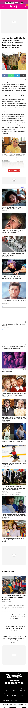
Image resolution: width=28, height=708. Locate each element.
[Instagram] (9, 683)
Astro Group (24, 707)
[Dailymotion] (22, 683)
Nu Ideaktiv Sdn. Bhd (13, 707)
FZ (11, 620)
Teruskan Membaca (14, 170)
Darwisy (3, 601)
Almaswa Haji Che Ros (8, 49)
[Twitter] (12, 683)
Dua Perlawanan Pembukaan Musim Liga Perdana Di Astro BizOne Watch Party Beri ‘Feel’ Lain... (14, 616)
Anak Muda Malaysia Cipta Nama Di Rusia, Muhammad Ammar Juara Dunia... (14, 598)
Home (3, 35)
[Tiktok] (15, 683)
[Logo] (14, 6)
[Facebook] (6, 683)
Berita (7, 35)
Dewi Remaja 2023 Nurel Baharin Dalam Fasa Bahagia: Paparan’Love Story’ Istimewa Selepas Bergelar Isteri (14, 638)
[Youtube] (19, 683)
